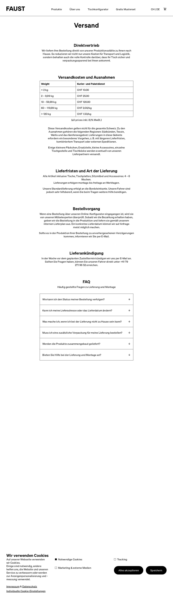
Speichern (156, 570)
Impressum (12, 586)
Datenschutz (29, 586)
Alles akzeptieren (128, 570)
